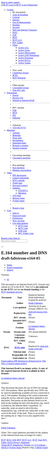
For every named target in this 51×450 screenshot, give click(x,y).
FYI (24, 128)
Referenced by (35, 361)
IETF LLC (17, 40)
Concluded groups (20, 88)
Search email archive (17, 363)
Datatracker (32, 5)
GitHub (38, 447)
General (16, 17)
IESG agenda (18, 180)
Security (16, 27)
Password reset (19, 215)
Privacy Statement (21, 442)
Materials (16, 135)
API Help (16, 195)
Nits (44, 361)
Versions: (5, 275)
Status (9, 265)
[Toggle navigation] (2, 246)
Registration (17, 140)
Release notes (18, 198)
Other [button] (9, 173)
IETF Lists (23, 226)
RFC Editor (17, 42)
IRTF (14, 37)
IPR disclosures (19, 175)
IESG (15, 32)
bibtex (42, 326)
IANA (10, 442)
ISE (14, 115)
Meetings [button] (11, 130)
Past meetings (18, 168)
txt (29, 326)
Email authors (7, 361)
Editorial (16, 118)
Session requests (19, 148)
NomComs (17, 183)
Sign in (15, 213)
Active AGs (23, 47)
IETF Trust (37, 440)
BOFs (15, 75)
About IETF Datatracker (12, 445)
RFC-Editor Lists (26, 233)
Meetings (22, 193)
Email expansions (15, 267)
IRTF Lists (23, 228)
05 (8, 279)
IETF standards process (11, 292)
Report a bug (18, 208)
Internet (15, 20)
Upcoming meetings (21, 158)
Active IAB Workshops (28, 55)
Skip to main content (10, 2)
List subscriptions (20, 223)
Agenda (16, 133)
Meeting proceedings (21, 170)
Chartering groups (20, 73)
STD (14, 128)
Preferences (17, 218)
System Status (15, 447)
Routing (16, 25)
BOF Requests (19, 78)
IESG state (20, 347)
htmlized (35, 326)
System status (18, 200)
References (23, 361)
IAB (14, 35)
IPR (16, 361)
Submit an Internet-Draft (23, 100)
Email (45, 447)
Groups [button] (10, 9)
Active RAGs (24, 60)
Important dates (19, 143)
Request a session (20, 145)
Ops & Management (21, 22)
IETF (3, 440)
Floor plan (17, 138)
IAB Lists (22, 231)
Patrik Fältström (35, 303)
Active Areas (24, 50)
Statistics (16, 188)
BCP (19, 128)
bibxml (31, 329)
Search (15, 95)
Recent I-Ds (17, 98)
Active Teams (24, 63)
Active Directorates (26, 53)
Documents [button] (12, 93)
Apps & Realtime (20, 15)
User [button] (9, 210)
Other (15, 45)
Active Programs (25, 58)
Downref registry (20, 185)
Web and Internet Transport (24, 30)
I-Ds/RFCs (23, 190)
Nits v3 (4, 363)
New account (18, 221)
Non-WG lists (18, 90)
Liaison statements (20, 178)
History (10, 270)
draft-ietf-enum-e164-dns (38, 347)
